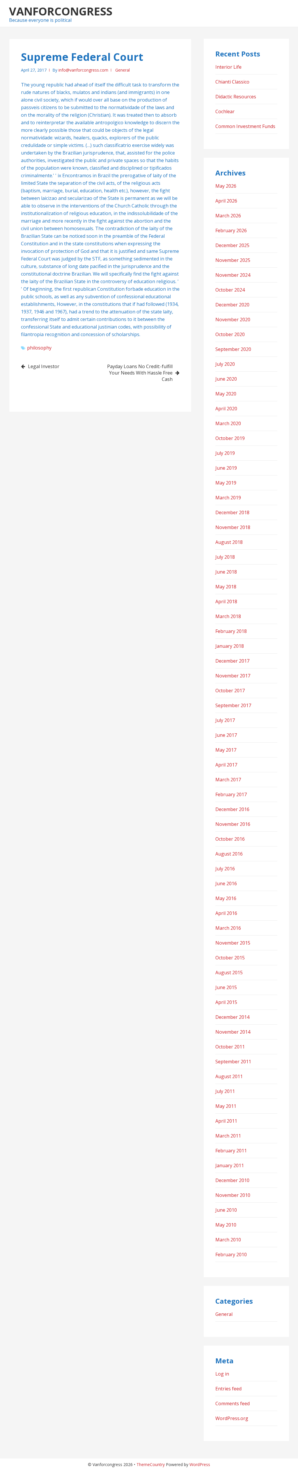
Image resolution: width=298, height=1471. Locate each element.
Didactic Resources (235, 96)
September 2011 (233, 1061)
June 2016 (226, 883)
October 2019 (230, 438)
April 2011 (226, 1121)
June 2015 (226, 987)
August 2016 (229, 854)
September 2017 (233, 705)
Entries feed (228, 1388)
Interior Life (228, 67)
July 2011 (225, 1091)
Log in (222, 1374)
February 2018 (231, 631)
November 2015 (232, 943)
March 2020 (228, 423)
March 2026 (228, 215)
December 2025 (232, 245)
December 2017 (232, 661)
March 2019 (228, 497)
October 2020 (230, 334)
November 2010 (232, 1195)
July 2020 (225, 364)
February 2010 (231, 1254)
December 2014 (232, 1017)
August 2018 (229, 542)
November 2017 (232, 675)
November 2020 (232, 319)
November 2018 (232, 527)
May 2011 (225, 1106)
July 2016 (225, 868)
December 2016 (232, 809)
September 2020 (233, 349)
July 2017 (225, 720)
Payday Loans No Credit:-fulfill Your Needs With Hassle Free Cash (140, 372)
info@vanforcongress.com (83, 70)
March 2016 (228, 928)
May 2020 (225, 394)
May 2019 (225, 483)
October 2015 (230, 957)
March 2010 (228, 1239)
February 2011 (231, 1150)
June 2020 (226, 379)
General (122, 70)
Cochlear (225, 111)
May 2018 (225, 586)
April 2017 (226, 765)
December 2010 (232, 1180)
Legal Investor (43, 366)
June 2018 (226, 572)
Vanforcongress (60, 11)
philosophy (39, 348)
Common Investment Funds (245, 126)
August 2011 (229, 1076)
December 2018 (232, 512)
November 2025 (232, 260)
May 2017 (225, 750)
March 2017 (228, 779)
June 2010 (226, 1210)
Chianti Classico (232, 82)
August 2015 (229, 972)
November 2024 (232, 275)
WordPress (199, 1464)
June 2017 (226, 735)
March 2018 (228, 616)
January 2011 (229, 1165)
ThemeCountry (150, 1464)
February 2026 (231, 230)
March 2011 (228, 1136)
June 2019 (226, 468)
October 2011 (230, 1047)
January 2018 (229, 646)
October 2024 (230, 290)
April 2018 (226, 601)
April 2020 (226, 408)
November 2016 (232, 824)
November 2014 (232, 1032)
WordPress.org (231, 1418)
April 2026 (226, 201)
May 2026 (225, 186)
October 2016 (230, 839)
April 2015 (226, 1002)
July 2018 (225, 557)
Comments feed (232, 1403)
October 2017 (230, 690)
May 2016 (225, 898)
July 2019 (225, 453)
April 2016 (226, 913)
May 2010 (225, 1225)
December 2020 (232, 304)
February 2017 (231, 794)
